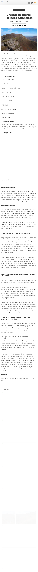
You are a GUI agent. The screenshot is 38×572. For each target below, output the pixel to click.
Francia (27, 21)
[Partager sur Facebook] (20, 25)
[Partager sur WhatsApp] (13, 25)
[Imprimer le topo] (22, 25)
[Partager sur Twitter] (15, 25)
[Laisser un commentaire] (25, 25)
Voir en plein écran (7, 180)
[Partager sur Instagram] (17, 25)
